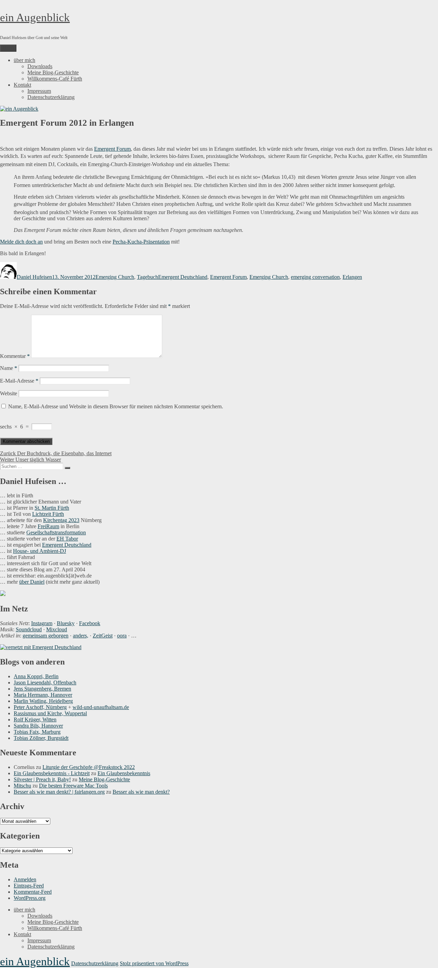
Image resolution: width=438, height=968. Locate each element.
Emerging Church (114, 277)
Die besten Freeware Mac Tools (73, 786)
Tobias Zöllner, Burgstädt (41, 738)
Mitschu (22, 786)
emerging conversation (315, 277)
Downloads (39, 66)
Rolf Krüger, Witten (35, 719)
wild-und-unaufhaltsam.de (101, 707)
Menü (8, 48)
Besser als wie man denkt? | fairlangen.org (59, 792)
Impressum (39, 91)
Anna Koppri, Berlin (36, 676)
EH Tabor (67, 539)
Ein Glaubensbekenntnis (124, 773)
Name (8, 368)
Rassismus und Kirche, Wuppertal (50, 713)
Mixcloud (56, 629)
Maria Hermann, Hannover (43, 695)
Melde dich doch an (21, 242)
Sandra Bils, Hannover (38, 726)
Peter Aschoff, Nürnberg (40, 707)
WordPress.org (30, 898)
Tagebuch (147, 277)
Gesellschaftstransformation (56, 532)
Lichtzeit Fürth (48, 514)
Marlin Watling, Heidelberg (43, 701)
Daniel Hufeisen (34, 277)
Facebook (89, 623)
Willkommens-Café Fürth (54, 79)
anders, (80, 635)
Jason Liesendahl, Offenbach (45, 682)
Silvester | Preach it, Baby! (42, 779)
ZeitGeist (103, 635)
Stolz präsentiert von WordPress (154, 963)
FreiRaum (48, 526)
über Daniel (31, 582)
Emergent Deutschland (182, 277)
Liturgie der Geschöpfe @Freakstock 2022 (88, 767)
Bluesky (66, 623)
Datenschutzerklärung (51, 97)
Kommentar (15, 356)
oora (122, 635)
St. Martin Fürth (52, 508)
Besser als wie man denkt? (141, 792)
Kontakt (22, 85)
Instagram (41, 623)
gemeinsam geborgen (45, 635)
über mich (24, 60)
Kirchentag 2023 (61, 520)
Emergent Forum (112, 149)
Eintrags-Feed (29, 886)
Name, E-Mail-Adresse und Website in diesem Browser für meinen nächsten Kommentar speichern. (115, 406)
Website (8, 393)
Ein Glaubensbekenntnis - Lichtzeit (52, 773)
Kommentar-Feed (33, 892)
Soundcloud (29, 629)
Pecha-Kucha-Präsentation (141, 242)
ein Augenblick (35, 17)
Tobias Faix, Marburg (37, 732)
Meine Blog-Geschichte (53, 72)
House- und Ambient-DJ (39, 551)
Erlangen (352, 277)
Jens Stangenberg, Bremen (42, 689)
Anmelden (25, 879)
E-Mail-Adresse (19, 381)
